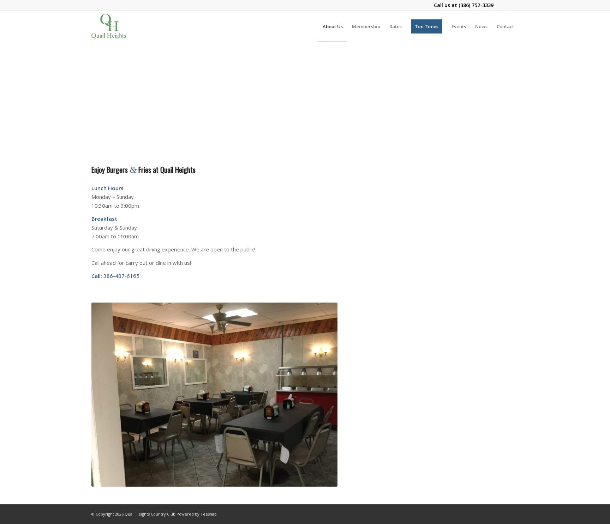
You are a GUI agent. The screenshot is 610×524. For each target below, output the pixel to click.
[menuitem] (332, 26)
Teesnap (209, 514)
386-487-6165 (121, 275)
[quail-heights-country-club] (108, 26)
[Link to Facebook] (502, 5)
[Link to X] (513, 5)
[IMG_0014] (214, 395)
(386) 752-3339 (476, 5)
